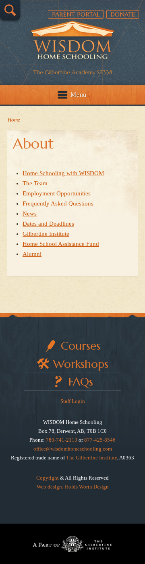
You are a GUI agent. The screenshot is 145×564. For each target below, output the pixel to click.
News (30, 213)
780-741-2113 (61, 440)
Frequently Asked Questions (58, 203)
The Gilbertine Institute (91, 458)
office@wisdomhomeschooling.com (72, 449)
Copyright (47, 478)
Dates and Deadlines (48, 223)
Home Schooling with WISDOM (63, 173)
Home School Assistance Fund (61, 244)
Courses (80, 346)
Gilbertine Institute (46, 234)
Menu (78, 94)
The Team (35, 183)
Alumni (32, 254)
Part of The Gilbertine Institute (72, 544)
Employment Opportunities (57, 193)
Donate (122, 14)
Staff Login (72, 401)
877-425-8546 (100, 440)
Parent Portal (75, 14)
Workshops (80, 364)
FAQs (80, 382)
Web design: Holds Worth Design (73, 487)
